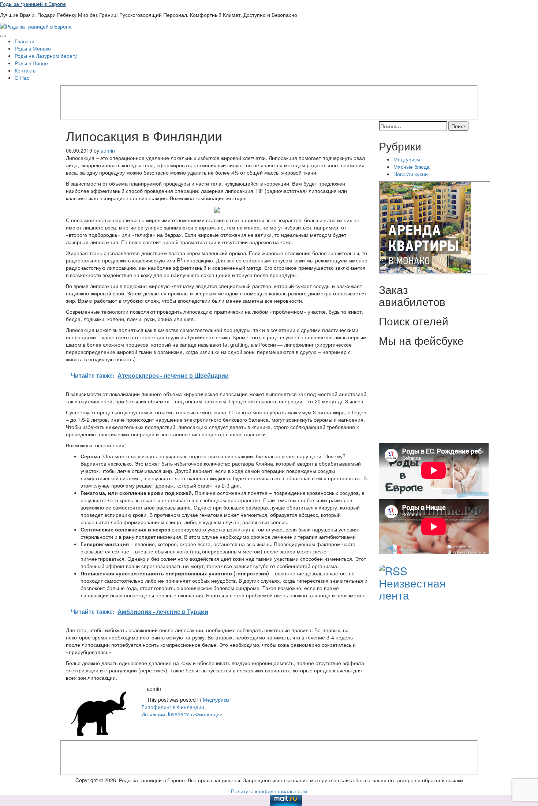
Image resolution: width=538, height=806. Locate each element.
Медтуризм (216, 699)
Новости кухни (410, 174)
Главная (24, 41)
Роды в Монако (33, 48)
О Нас (22, 77)
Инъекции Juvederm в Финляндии (182, 714)
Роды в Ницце (31, 63)
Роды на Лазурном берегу (46, 55)
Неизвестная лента (412, 589)
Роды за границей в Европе (33, 3)
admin (108, 150)
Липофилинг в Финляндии (172, 706)
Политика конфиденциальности (269, 791)
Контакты (26, 70)
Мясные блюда (411, 166)
